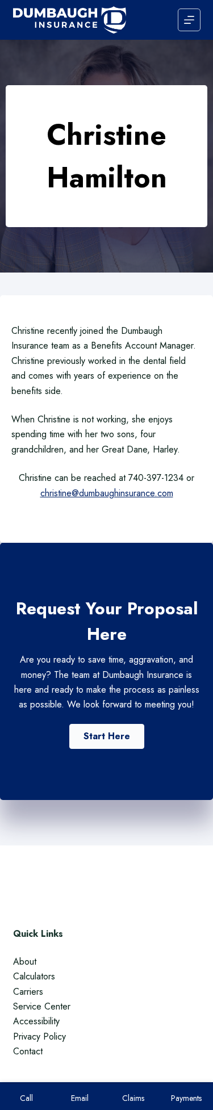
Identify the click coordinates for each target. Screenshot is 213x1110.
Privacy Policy (39, 1036)
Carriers (28, 991)
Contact (28, 1051)
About (24, 961)
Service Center (41, 1006)
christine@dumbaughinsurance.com (106, 493)
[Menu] (189, 20)
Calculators (34, 976)
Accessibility (36, 1021)
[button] (106, 736)
